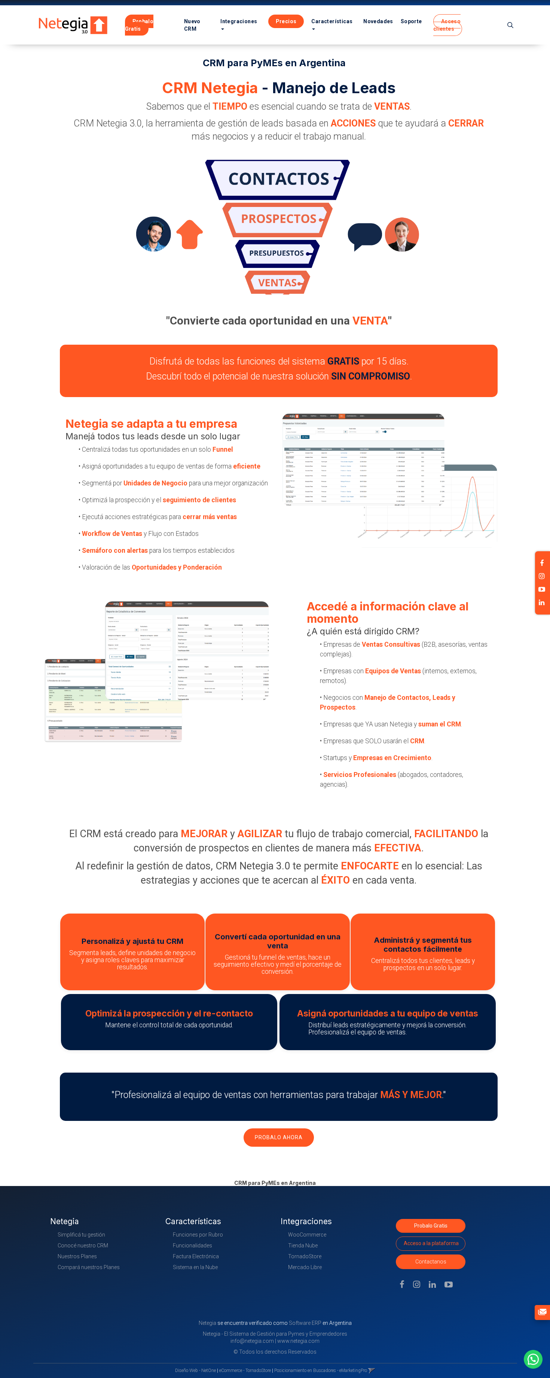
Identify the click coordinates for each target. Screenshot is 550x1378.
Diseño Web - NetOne (195, 1370)
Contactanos (430, 1262)
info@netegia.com (252, 1341)
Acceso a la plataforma (431, 1243)
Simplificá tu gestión (81, 1235)
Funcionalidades (192, 1246)
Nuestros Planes (77, 1256)
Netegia (208, 1323)
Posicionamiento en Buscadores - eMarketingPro (320, 1370)
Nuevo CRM (192, 25)
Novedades (378, 21)
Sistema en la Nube (195, 1267)
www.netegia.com (298, 1341)
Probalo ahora (279, 1137)
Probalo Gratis (430, 1226)
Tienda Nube (303, 1246)
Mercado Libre (305, 1267)
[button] (510, 25)
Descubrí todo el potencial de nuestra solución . (279, 376)
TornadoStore (304, 1256)
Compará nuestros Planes (89, 1267)
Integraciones (238, 21)
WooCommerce (307, 1235)
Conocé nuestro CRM (83, 1246)
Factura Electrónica (196, 1256)
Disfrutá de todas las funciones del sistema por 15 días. (279, 361)
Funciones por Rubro (198, 1235)
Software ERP (305, 1323)
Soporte (411, 21)
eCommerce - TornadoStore (245, 1370)
